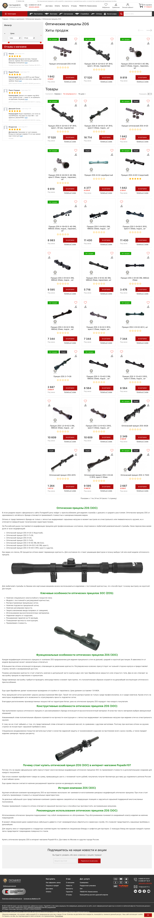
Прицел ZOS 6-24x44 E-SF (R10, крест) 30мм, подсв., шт (98, 127)
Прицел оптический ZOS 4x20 (62, 64)
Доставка (49, 6)
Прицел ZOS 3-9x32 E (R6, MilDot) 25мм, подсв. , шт (62, 328)
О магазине (70, 882)
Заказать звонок (34, 7)
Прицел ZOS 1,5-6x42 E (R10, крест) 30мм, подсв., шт (98, 427)
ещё (26, 63)
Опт (81, 888)
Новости (69, 885)
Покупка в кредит (52, 885)
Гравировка (84, 882)
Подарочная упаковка (88, 885)
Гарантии (69, 892)
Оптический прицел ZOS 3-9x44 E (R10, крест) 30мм (98, 476)
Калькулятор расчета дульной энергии (94, 895)
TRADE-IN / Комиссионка (88, 6)
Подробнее (59, 916)
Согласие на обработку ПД (32, 898)
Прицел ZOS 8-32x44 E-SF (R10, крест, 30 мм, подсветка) (98, 65)
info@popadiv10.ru (144, 887)
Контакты (65, 6)
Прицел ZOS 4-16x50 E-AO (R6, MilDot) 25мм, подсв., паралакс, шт (62, 228)
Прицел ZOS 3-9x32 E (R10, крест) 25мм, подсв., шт (98, 328)
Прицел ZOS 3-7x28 (62, 376)
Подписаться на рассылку (89, 861)
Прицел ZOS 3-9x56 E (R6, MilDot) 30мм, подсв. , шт (98, 227)
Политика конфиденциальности (12, 898)
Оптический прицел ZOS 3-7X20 (135, 475)
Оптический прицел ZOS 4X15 (62, 475)
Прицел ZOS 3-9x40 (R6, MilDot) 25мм (135, 279)
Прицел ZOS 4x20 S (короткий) (135, 175)
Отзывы (74, 6)
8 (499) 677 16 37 (144, 881)
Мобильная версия (9, 886)
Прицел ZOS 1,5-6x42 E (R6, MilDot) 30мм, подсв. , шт (62, 427)
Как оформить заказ (53, 882)
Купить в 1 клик (70, 82)
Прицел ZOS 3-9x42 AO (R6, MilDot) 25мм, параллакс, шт (98, 279)
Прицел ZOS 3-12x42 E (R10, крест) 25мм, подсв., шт (134, 377)
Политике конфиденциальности (79, 912)
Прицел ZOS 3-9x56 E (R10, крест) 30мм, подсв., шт (135, 227)
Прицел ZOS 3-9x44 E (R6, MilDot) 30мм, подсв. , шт (62, 279)
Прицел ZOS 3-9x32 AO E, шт (135, 327)
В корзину (70, 77)
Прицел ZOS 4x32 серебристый (98, 175)
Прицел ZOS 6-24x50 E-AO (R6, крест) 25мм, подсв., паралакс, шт (135, 66)
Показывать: (143, 94)
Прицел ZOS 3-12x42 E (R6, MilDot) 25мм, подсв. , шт (99, 377)
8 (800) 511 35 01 (35, 5)
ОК (148, 915)
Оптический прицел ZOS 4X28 (135, 426)
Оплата (57, 6)
